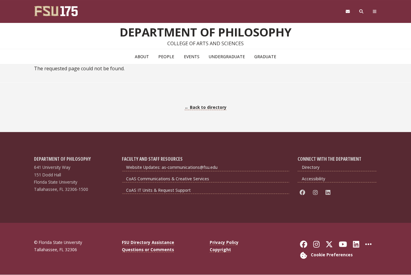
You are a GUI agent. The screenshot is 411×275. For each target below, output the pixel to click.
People (166, 56)
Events (191, 56)
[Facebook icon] (303, 192)
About (142, 56)
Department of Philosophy (206, 32)
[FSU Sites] (375, 11)
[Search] (361, 11)
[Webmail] (347, 11)
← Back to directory (205, 107)
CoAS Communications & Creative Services (167, 179)
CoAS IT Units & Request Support (158, 190)
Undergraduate (227, 56)
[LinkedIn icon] (329, 192)
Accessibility (313, 179)
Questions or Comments (148, 249)
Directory (311, 167)
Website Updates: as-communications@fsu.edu (172, 167)
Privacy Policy (224, 242)
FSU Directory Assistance (148, 242)
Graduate (265, 56)
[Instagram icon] (316, 192)
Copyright (220, 249)
